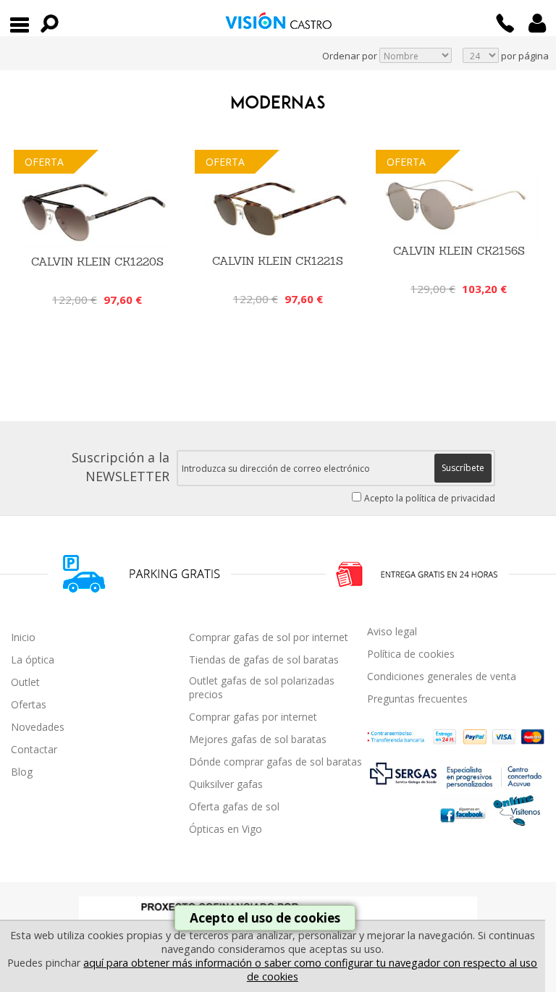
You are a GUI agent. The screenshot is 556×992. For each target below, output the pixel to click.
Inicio (23, 637)
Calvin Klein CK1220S (97, 261)
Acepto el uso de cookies (265, 918)
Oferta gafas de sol (234, 806)
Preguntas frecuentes (417, 698)
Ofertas (28, 704)
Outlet (25, 682)
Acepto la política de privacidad (429, 498)
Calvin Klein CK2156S (459, 251)
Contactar (34, 749)
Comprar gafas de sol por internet (268, 637)
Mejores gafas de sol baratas (258, 739)
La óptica (32, 659)
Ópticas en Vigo (225, 829)
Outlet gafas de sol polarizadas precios (261, 687)
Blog (22, 772)
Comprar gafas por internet (253, 717)
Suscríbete (463, 468)
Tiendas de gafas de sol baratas (264, 659)
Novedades (37, 727)
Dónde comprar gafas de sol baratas (275, 761)
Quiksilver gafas (226, 784)
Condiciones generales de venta (441, 676)
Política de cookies (411, 654)
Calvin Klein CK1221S (277, 261)
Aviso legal (392, 631)
